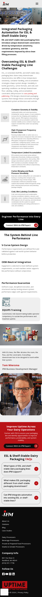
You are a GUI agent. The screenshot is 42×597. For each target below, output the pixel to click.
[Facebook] (3, 574)
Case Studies (7, 530)
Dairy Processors (8, 537)
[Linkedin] (13, 574)
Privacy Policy (23, 592)
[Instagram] (10, 574)
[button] (21, 468)
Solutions (5, 524)
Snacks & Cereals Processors (13, 547)
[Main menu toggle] (37, 3)
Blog (3, 527)
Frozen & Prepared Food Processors (16, 543)
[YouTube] (6, 574)
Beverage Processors (10, 540)
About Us (5, 521)
